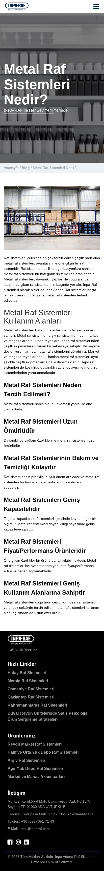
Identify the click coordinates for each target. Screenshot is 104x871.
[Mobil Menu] (96, 7)
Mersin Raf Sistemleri (28, 681)
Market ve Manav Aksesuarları (36, 776)
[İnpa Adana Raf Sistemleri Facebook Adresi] (10, 842)
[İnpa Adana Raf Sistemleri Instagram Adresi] (18, 842)
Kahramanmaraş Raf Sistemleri (37, 705)
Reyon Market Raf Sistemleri (35, 744)
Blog (26, 168)
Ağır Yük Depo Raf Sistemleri (35, 768)
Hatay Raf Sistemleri (27, 673)
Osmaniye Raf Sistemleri (31, 689)
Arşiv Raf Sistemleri (26, 760)
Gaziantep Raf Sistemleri (31, 697)
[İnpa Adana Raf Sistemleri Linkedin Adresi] (26, 842)
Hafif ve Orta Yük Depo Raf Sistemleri (43, 752)
